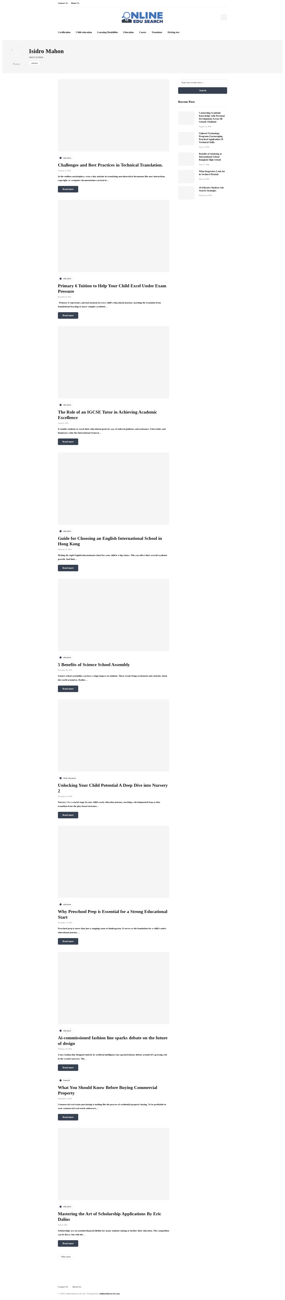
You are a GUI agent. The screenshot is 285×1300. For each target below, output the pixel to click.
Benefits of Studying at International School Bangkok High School (210, 157)
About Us (75, 3)
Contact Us (63, 3)
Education (128, 32)
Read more (68, 189)
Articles (34, 63)
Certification (64, 32)
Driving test (173, 32)
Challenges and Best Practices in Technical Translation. (110, 164)
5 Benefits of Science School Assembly (94, 664)
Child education (84, 32)
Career (142, 32)
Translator (157, 32)
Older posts (66, 1257)
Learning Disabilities (107, 32)
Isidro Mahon (46, 51)
